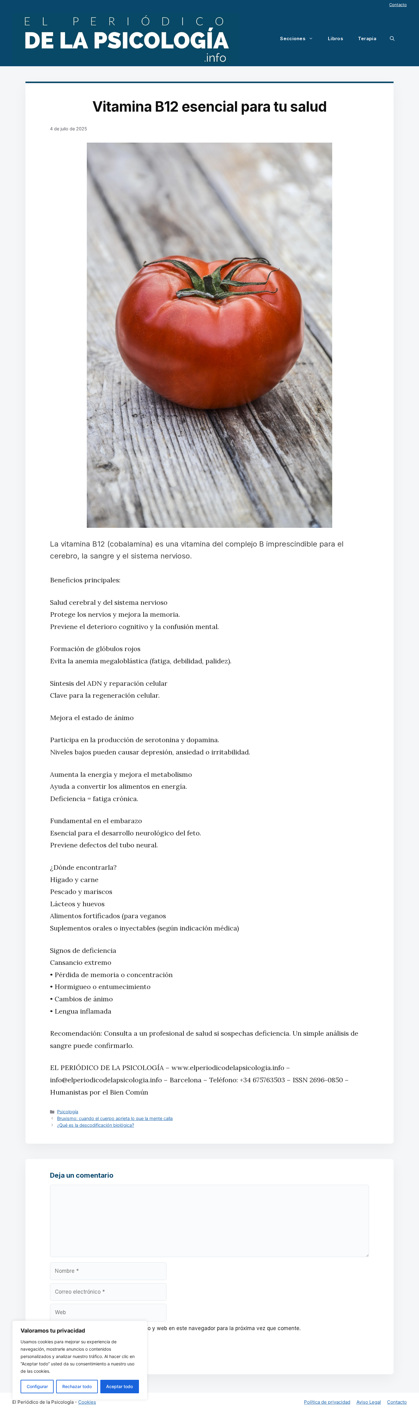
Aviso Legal (368, 1402)
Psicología (67, 1111)
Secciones (293, 38)
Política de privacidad (327, 1402)
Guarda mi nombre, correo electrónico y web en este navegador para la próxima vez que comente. (179, 1328)
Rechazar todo (77, 1386)
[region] (79, 1360)
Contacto (398, 4)
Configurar (37, 1386)
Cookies (87, 1402)
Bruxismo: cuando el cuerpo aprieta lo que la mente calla (115, 1118)
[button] (392, 38)
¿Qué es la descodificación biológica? (95, 1125)
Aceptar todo (119, 1386)
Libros (335, 38)
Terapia (367, 38)
